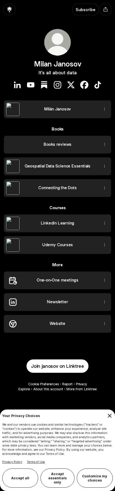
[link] (17, 85)
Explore (24, 389)
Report (67, 384)
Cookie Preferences (43, 384)
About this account (48, 389)
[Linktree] (9, 9)
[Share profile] (105, 9)
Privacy (81, 384)
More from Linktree (81, 389)
